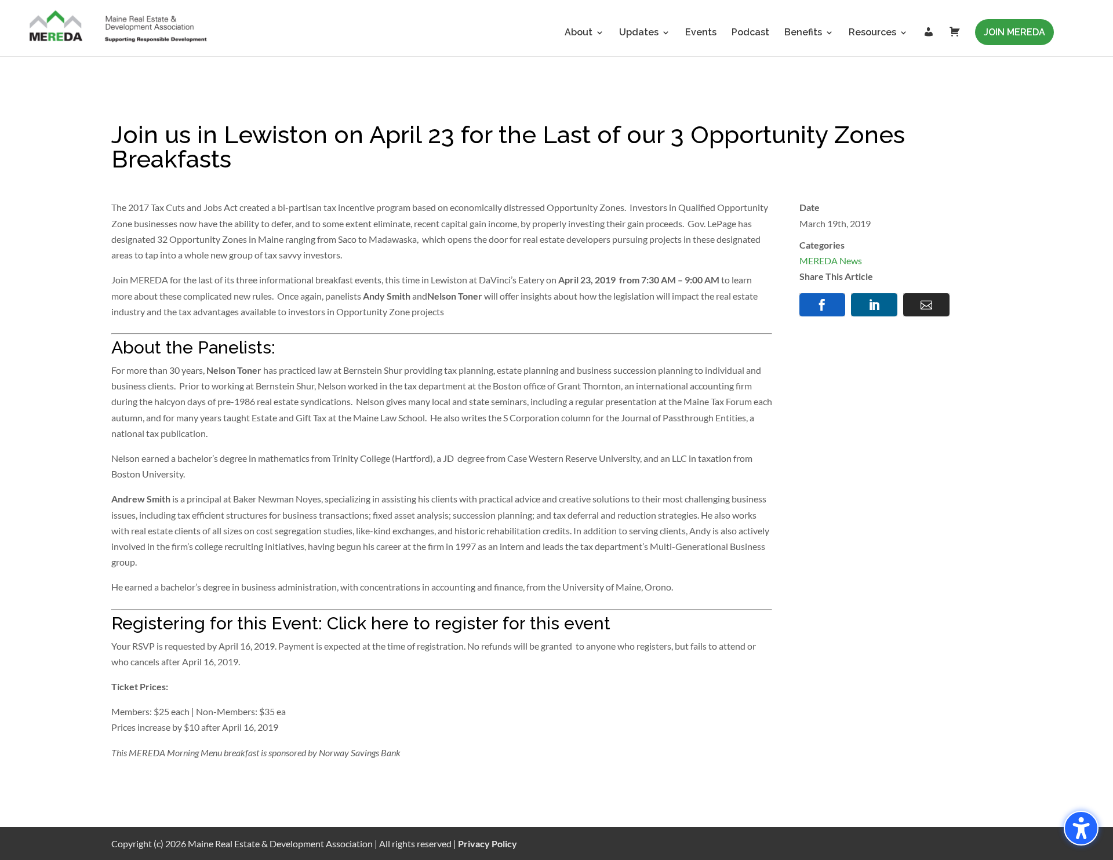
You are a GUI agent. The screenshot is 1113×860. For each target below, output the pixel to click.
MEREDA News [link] (830, 260)
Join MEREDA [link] (1014, 32)
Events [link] (700, 33)
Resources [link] (872, 33)
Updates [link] (639, 33)
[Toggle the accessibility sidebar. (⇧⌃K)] (1081, 828)
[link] (119, 27)
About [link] (578, 33)
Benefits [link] (803, 33)
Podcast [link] (750, 33)
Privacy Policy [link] (487, 843)
